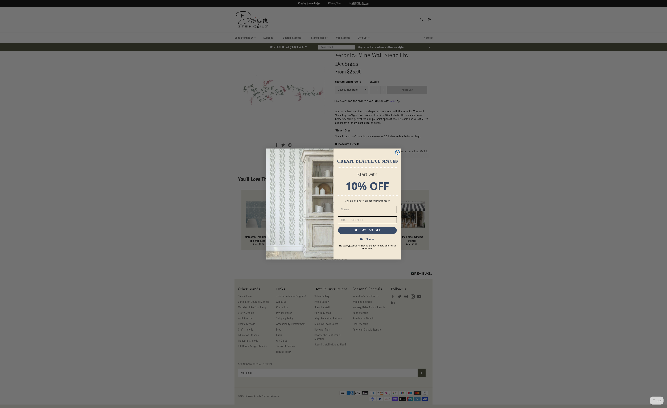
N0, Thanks (367, 239)
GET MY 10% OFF (367, 230)
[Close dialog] (397, 152)
